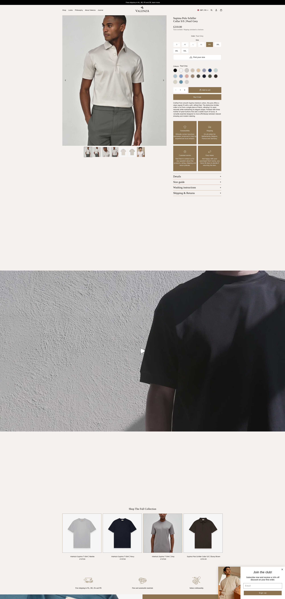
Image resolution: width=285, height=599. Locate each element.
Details (177, 176)
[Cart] (221, 10)
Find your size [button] (199, 57)
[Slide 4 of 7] (114, 152)
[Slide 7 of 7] (141, 152)
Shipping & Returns (184, 193)
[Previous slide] (64, 80)
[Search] (211, 10)
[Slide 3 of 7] (106, 152)
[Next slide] (164, 80)
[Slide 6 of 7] (132, 152)
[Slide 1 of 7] (88, 152)
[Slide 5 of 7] (123, 152)
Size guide (179, 182)
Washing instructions (184, 187)
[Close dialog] (282, 569)
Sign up (263, 593)
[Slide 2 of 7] (97, 152)
